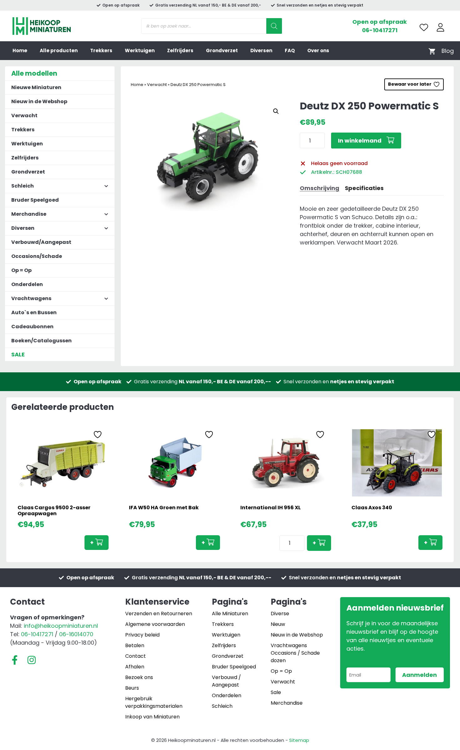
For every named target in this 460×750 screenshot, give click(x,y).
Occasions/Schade (36, 256)
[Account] (440, 27)
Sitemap (299, 740)
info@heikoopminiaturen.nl (61, 626)
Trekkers (101, 50)
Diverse (280, 613)
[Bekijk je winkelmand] (432, 50)
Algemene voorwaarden (155, 624)
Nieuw (278, 624)
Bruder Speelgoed (35, 200)
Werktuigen (140, 50)
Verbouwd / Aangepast (226, 681)
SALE (18, 354)
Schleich (222, 706)
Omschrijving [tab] (319, 188)
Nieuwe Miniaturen (36, 87)
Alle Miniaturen (230, 613)
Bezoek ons (139, 677)
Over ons (318, 50)
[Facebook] (14, 660)
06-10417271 (379, 30)
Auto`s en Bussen (34, 312)
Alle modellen (34, 73)
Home (20, 50)
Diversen (261, 50)
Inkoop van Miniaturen (152, 716)
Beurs (132, 688)
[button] (276, 111)
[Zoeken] (274, 26)
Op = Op (21, 270)
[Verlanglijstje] (424, 27)
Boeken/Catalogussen (41, 340)
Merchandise (287, 703)
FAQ (290, 50)
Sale (276, 692)
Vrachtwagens (289, 645)
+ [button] (92, 542)
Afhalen (134, 666)
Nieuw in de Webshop (39, 101)
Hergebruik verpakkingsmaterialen (153, 702)
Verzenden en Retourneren (158, 613)
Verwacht (157, 84)
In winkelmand (359, 140)
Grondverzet (222, 50)
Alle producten (59, 50)
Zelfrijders (180, 50)
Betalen (134, 645)
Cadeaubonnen (32, 326)
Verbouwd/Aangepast (41, 242)
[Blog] (448, 51)
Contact (135, 656)
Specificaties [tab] (364, 188)
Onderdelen (27, 284)
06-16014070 (76, 634)
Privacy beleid (142, 634)
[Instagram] (31, 660)
